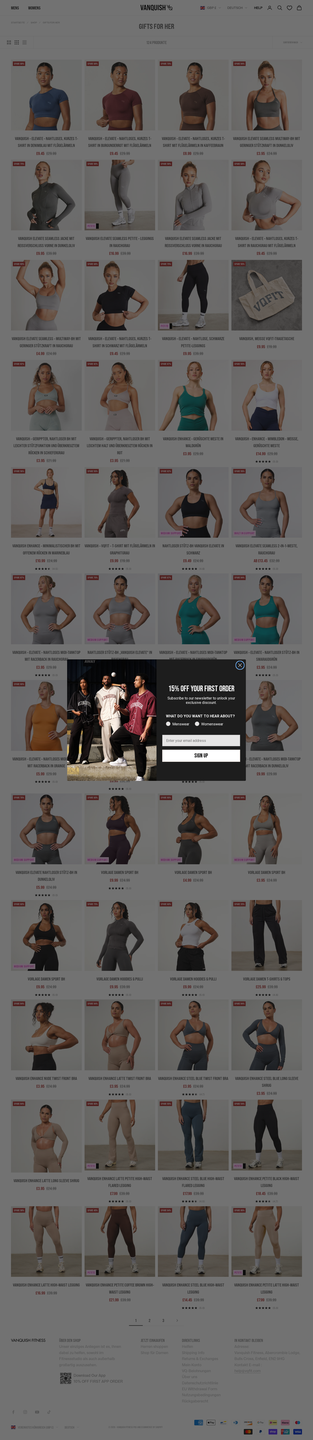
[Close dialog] (240, 665)
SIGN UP (201, 755)
